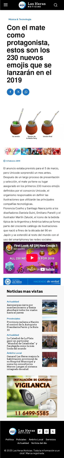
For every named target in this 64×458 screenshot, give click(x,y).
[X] (18, 92)
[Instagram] (46, 431)
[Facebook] (10, 92)
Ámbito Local (14, 353)
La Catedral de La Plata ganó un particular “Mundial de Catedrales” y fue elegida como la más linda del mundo (22, 343)
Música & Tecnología (20, 19)
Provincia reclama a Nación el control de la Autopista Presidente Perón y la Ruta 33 (23, 325)
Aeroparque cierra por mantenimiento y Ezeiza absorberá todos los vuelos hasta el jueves (22, 308)
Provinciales (13, 319)
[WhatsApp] (26, 92)
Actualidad (13, 302)
